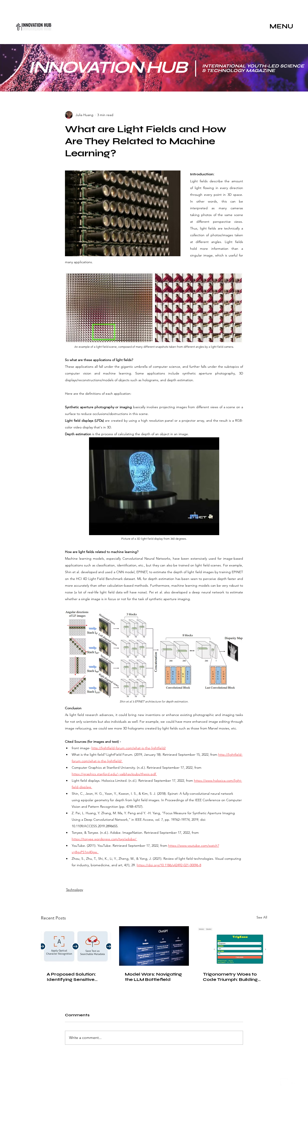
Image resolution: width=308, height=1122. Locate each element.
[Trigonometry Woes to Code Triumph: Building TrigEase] (232, 945)
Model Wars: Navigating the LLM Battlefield (153, 976)
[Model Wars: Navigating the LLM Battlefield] (154, 946)
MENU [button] (281, 26)
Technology (74, 889)
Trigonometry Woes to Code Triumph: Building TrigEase (230, 976)
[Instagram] (284, 1081)
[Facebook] (292, 1081)
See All (262, 917)
